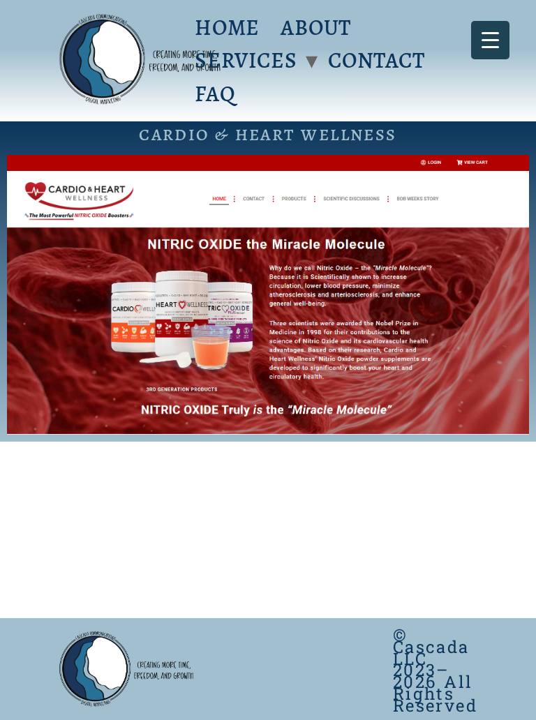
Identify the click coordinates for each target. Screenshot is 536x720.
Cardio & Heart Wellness (267, 134)
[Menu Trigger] (490, 40)
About (316, 28)
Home (227, 28)
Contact (376, 60)
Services (246, 60)
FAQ (215, 94)
